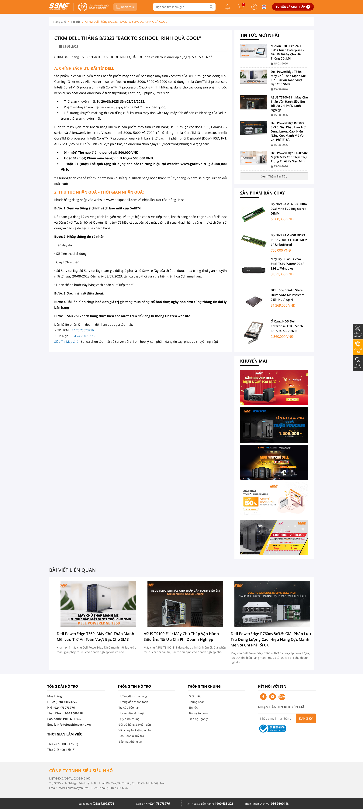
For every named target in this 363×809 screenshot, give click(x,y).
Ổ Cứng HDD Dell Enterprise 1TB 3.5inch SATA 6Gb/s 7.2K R (287, 326)
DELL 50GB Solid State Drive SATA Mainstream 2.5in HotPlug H (287, 295)
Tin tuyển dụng (198, 713)
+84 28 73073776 (82, 330)
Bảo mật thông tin (130, 741)
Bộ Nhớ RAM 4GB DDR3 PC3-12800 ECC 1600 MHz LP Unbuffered (289, 240)
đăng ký (306, 718)
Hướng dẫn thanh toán (133, 702)
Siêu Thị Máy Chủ (66, 341)
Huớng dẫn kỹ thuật (131, 713)
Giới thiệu (195, 696)
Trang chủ (59, 21)
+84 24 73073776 (83, 336)
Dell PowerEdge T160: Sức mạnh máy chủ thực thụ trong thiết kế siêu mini (289, 157)
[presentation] (57, 623)
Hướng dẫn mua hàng (133, 696)
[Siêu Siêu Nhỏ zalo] (281, 697)
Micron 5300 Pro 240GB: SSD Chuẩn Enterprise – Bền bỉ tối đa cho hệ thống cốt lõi (288, 52)
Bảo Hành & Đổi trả (131, 736)
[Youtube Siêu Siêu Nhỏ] (272, 696)
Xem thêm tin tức (274, 176)
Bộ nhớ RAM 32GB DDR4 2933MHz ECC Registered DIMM (289, 208)
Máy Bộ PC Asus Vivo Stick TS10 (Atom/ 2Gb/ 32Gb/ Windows (287, 263)
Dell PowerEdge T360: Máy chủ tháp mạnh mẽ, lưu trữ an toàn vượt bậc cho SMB (288, 78)
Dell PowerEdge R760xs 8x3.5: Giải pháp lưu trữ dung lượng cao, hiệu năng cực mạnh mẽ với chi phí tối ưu (288, 131)
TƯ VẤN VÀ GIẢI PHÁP (290, 7)
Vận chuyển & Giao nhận (135, 730)
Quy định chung (129, 719)
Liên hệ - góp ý (198, 719)
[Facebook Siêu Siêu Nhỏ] (263, 696)
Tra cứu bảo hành (130, 707)
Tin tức (75, 21)
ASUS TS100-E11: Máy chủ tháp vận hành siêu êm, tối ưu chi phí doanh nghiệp (289, 103)
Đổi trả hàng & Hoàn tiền (135, 724)
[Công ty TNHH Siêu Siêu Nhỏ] (59, 9)
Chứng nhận (197, 702)
